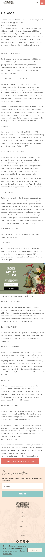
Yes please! (11, 288)
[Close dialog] (44, 264)
